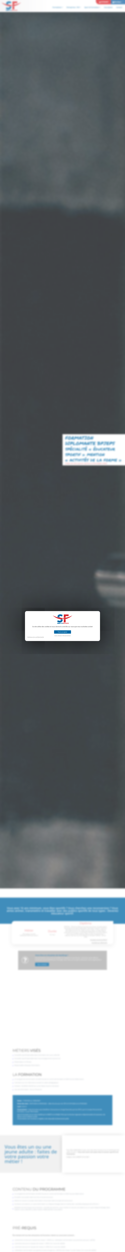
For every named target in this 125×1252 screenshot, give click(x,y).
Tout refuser (58, 635)
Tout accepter (62, 632)
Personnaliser (66, 635)
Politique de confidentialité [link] (35, 637)
